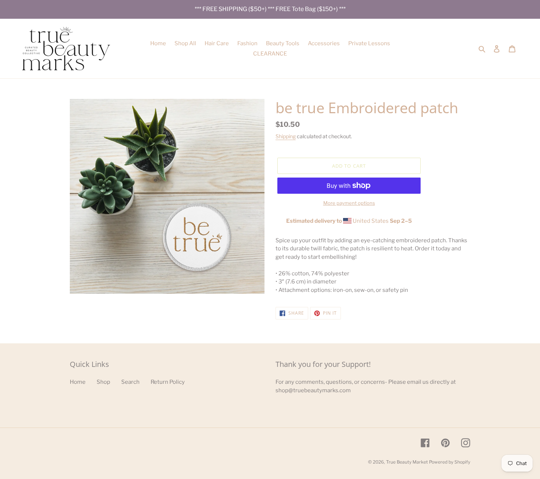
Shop (103, 382)
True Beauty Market (407, 462)
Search (130, 382)
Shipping (286, 136)
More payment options (349, 203)
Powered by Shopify (449, 462)
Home (78, 382)
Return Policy (168, 382)
